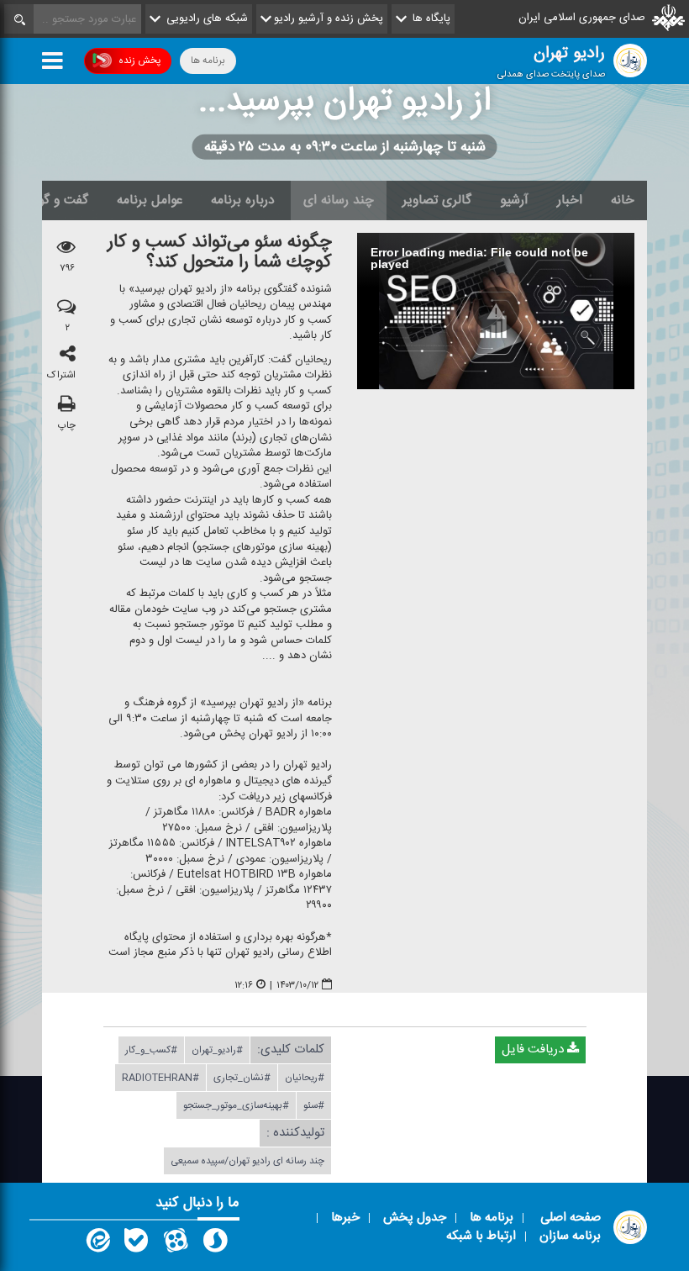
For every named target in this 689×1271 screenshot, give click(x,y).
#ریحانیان (304, 1077)
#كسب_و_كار (151, 1050)
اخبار (569, 200)
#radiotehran (160, 1077)
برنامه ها (208, 60)
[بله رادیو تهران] (136, 1244)
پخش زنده (139, 60)
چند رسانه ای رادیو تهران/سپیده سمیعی (247, 1160)
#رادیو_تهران (217, 1050)
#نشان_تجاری (242, 1077)
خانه (622, 200)
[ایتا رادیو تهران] (96, 1244)
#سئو (313, 1105)
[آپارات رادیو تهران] (175, 1244)
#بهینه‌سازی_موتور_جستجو (236, 1105)
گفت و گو (63, 200)
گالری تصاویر (436, 200)
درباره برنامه (243, 200)
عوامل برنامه (149, 200)
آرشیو (514, 200)
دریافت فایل (534, 1049)
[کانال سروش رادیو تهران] (215, 1244)
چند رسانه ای (338, 200)
